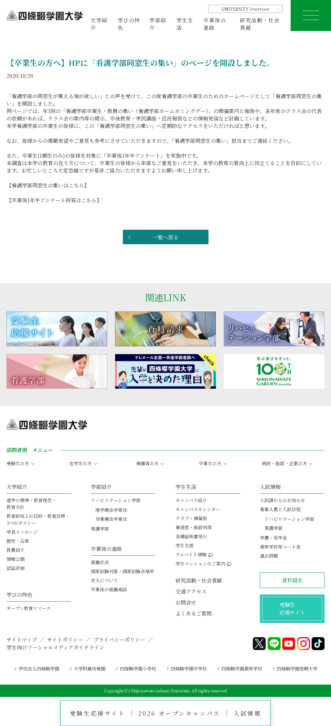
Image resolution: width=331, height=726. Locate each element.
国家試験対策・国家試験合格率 (122, 571)
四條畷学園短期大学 (297, 668)
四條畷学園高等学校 (241, 668)
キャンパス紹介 (191, 500)
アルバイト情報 (191, 554)
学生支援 (185, 545)
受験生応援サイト (97, 713)
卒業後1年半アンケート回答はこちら (54, 200)
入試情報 (247, 713)
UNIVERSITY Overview (245, 9)
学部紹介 (101, 486)
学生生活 (186, 486)
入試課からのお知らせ (282, 500)
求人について (104, 580)
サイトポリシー (65, 639)
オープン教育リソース (28, 608)
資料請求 (292, 580)
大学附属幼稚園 (89, 668)
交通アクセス (191, 591)
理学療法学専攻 (111, 510)
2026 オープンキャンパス (179, 713)
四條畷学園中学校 (189, 668)
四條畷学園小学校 (138, 668)
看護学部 (100, 528)
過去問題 (269, 555)
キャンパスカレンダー (198, 509)
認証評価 (15, 568)
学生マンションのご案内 (200, 563)
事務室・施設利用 (194, 527)
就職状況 (100, 562)
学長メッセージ (22, 532)
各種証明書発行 (191, 536)
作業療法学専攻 (111, 519)
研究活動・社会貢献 (260, 23)
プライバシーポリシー (119, 639)
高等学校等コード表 (280, 546)
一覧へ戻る (165, 237)
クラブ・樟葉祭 (191, 518)
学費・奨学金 (273, 537)
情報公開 (15, 559)
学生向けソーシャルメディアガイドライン (55, 647)
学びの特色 (19, 594)
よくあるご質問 (194, 613)
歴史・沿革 (17, 541)
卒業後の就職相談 (109, 589)
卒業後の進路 (106, 548)
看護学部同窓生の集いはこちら (48, 185)
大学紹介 (16, 486)
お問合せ (186, 602)
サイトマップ (21, 639)
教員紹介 (15, 550)
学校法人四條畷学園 (38, 668)
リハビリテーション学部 (116, 500)
